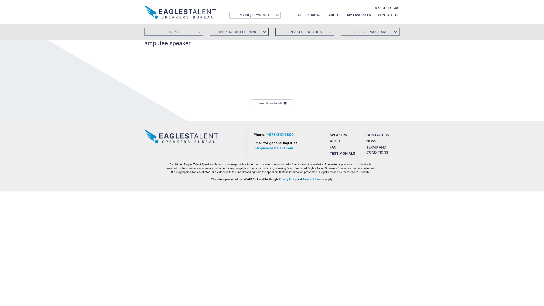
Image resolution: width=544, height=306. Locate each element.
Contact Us (389, 15)
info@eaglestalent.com (273, 148)
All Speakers (309, 15)
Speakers (338, 135)
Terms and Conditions (377, 149)
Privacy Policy (288, 179)
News (371, 141)
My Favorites (359, 15)
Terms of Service (313, 179)
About (334, 15)
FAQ (333, 147)
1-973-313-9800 (386, 8)
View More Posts (270, 103)
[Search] (277, 15)
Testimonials (342, 153)
